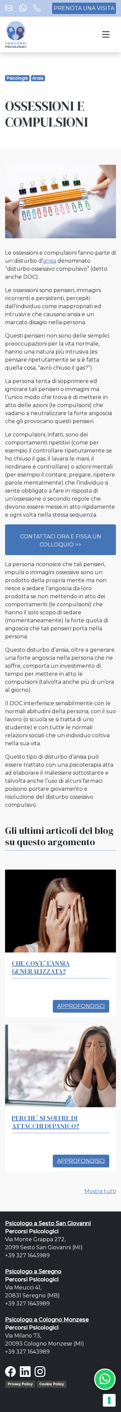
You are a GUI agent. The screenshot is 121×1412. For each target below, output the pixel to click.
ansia (49, 261)
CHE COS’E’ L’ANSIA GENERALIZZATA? (41, 967)
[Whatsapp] (23, 9)
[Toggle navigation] (106, 34)
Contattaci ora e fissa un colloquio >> (60, 540)
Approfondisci (81, 1006)
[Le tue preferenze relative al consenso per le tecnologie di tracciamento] (109, 1400)
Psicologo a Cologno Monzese (47, 1319)
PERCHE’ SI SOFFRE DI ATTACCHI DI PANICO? (45, 1122)
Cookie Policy (51, 1384)
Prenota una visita (84, 8)
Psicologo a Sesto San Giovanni (48, 1223)
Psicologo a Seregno (33, 1271)
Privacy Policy (20, 1384)
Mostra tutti (100, 1191)
